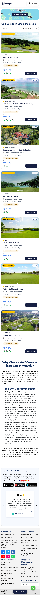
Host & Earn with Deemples (29, 576)
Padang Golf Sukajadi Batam (13, 289)
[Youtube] (3, 556)
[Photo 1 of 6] (17, 283)
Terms (15, 593)
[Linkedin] (13, 552)
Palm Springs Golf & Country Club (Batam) (18, 104)
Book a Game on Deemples (9, 570)
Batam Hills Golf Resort (11, 243)
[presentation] (4, 505)
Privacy (25, 593)
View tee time (31, 73)
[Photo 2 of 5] (19, 51)
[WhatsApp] (13, 556)
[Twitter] (8, 552)
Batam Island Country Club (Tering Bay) (17, 150)
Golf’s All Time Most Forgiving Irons (27, 554)
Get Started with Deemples (9, 567)
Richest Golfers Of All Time (29, 534)
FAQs (5, 593)
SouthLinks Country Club (12, 335)
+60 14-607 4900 (7, 537)
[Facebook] (3, 552)
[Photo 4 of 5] (21, 51)
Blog (35, 593)
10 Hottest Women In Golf (29, 545)
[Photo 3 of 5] (20, 51)
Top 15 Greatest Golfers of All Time (29, 549)
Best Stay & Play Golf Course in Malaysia (27, 568)
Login (34, 3)
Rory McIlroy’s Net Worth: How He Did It (29, 541)
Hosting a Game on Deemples (7, 579)
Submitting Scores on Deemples (7, 584)
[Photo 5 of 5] (22, 51)
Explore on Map (21, 14)
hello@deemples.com (7, 534)
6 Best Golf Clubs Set (27, 537)
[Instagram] (8, 556)
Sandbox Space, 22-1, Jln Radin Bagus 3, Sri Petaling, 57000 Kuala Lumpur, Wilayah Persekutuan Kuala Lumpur (9, 544)
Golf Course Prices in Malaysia (7, 563)
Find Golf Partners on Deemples (7, 574)
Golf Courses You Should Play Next (28, 572)
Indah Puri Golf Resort (11, 196)
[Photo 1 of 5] (18, 51)
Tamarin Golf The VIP (10, 57)
